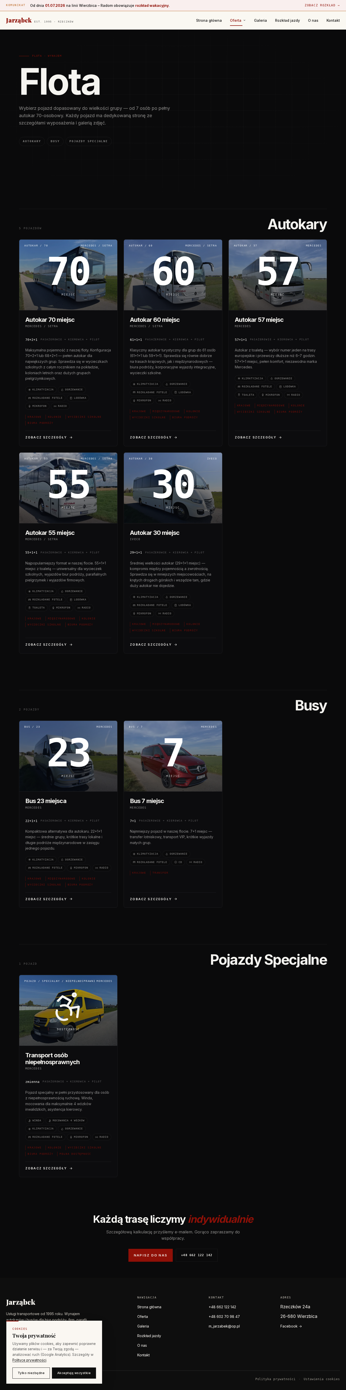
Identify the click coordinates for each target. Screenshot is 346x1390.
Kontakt (333, 20)
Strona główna (209, 20)
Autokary (32, 141)
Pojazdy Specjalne (88, 141)
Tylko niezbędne (31, 1373)
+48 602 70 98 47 (224, 1316)
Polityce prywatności (29, 1360)
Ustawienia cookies (322, 1379)
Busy (55, 141)
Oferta (142, 1316)
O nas (313, 20)
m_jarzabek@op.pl (224, 1326)
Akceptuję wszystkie (74, 1373)
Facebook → (291, 1326)
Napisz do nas (150, 1255)
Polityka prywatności (275, 1379)
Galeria (260, 20)
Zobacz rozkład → (322, 5)
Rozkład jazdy (287, 20)
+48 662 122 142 (196, 1255)
